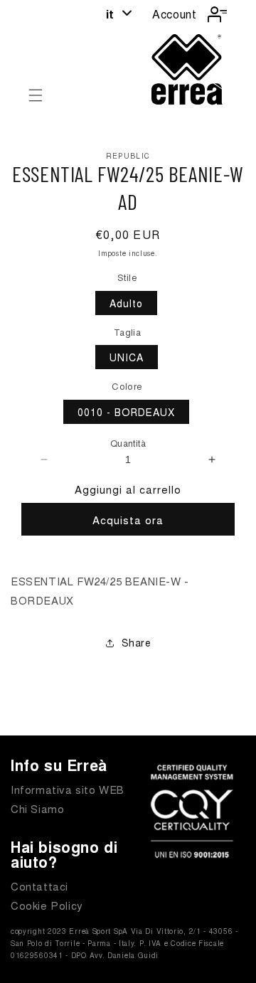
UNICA (127, 357)
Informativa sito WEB (67, 789)
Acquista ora (128, 519)
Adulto (126, 303)
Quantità (128, 443)
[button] (35, 95)
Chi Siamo (37, 808)
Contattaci (39, 885)
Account (174, 14)
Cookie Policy (47, 905)
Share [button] (136, 642)
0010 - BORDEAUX (126, 412)
